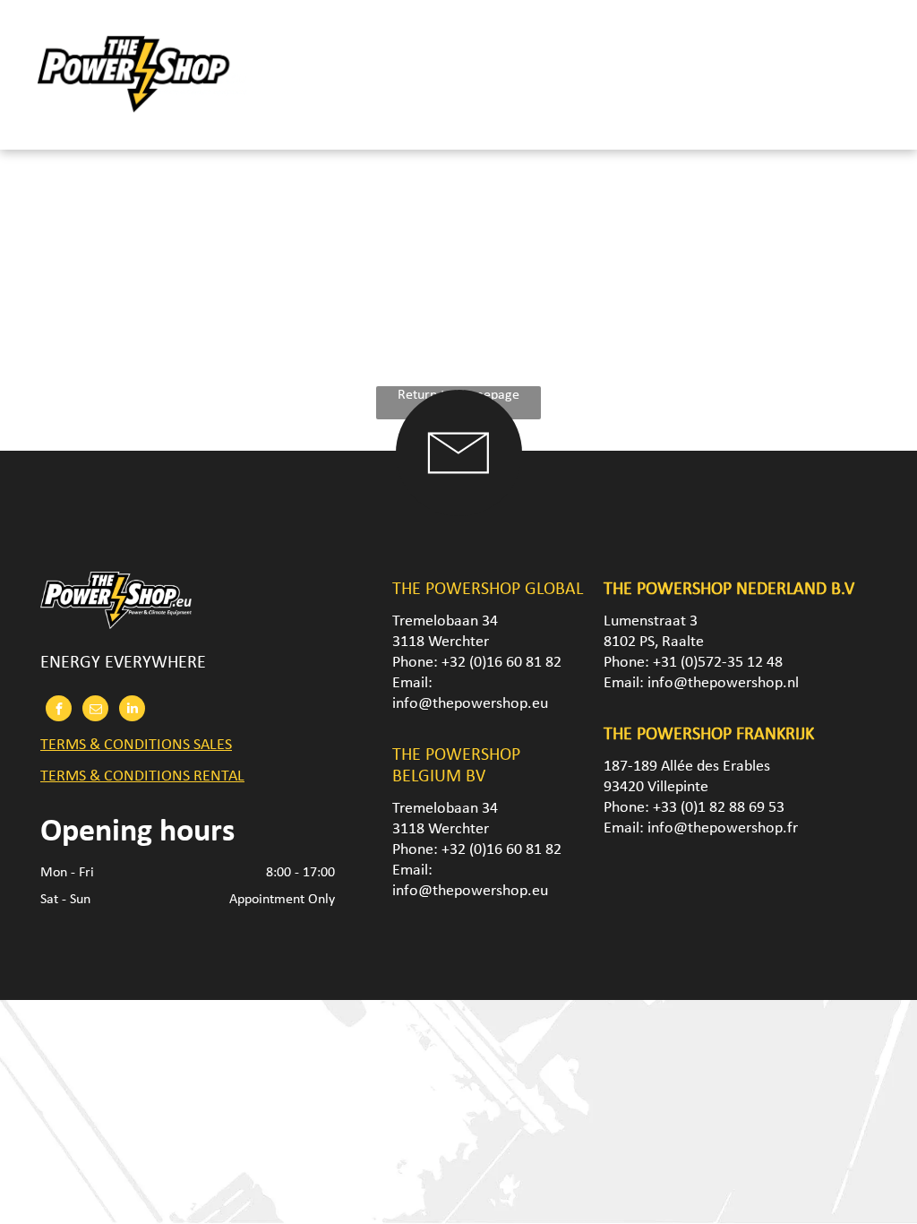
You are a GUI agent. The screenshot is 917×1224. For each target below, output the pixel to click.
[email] (95, 710)
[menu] (877, 72)
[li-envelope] (458, 512)
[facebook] (59, 710)
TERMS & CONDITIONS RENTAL (142, 776)
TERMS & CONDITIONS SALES (136, 745)
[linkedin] (132, 710)
